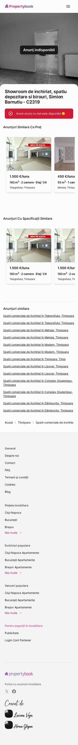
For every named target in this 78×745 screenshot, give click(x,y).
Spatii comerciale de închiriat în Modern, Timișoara (36, 344)
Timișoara (24, 422)
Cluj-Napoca (13, 512)
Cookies (10, 484)
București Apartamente (20, 560)
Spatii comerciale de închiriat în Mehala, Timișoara (35, 330)
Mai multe (11, 532)
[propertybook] (19, 674)
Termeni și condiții (16, 477)
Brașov (9, 527)
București (11, 519)
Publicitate (12, 633)
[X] (7, 691)
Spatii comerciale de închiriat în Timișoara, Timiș (34, 359)
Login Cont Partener (18, 640)
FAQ (7, 470)
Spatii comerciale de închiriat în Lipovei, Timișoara (35, 366)
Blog (8, 491)
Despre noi (12, 455)
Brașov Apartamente (18, 567)
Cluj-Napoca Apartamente (22, 552)
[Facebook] (14, 691)
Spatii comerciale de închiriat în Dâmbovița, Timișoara (38, 403)
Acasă (9, 422)
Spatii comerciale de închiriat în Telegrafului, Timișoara (38, 315)
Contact (10, 462)
